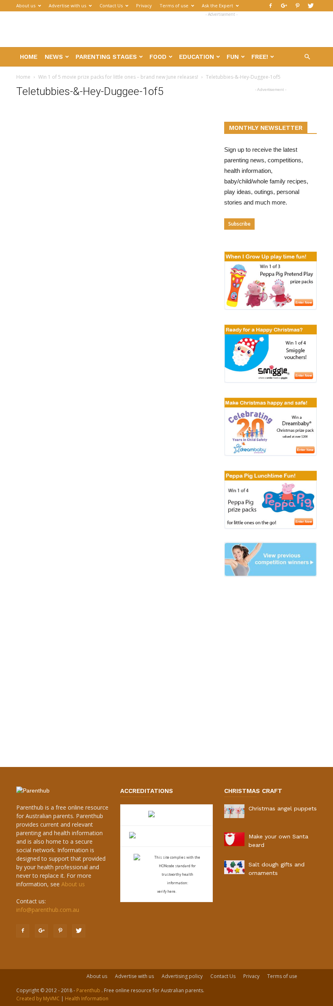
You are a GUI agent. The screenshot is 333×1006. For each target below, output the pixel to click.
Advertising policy (182, 976)
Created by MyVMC (38, 998)
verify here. (166, 891)
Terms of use (174, 5)
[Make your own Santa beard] (234, 839)
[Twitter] (311, 5)
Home (28, 56)
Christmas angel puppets (283, 808)
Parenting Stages (106, 56)
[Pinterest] (297, 5)
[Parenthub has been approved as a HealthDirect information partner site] (166, 815)
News (54, 56)
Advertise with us (67, 5)
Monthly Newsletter (266, 127)
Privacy (144, 5)
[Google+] (284, 5)
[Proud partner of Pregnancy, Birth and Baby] (166, 836)
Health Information (86, 998)
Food (157, 56)
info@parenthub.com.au (47, 909)
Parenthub (89, 990)
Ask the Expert (217, 5)
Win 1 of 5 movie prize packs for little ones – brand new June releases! (118, 76)
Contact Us (111, 5)
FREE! (259, 56)
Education (196, 56)
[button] (307, 57)
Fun (233, 56)
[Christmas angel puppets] (234, 811)
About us (25, 5)
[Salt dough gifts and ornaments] (234, 867)
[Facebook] (270, 5)
